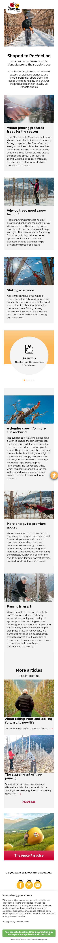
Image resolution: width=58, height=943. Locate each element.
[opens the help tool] (54, 475)
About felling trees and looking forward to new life (28, 720)
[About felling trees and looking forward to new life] (29, 698)
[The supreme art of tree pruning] (29, 754)
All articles (29, 801)
